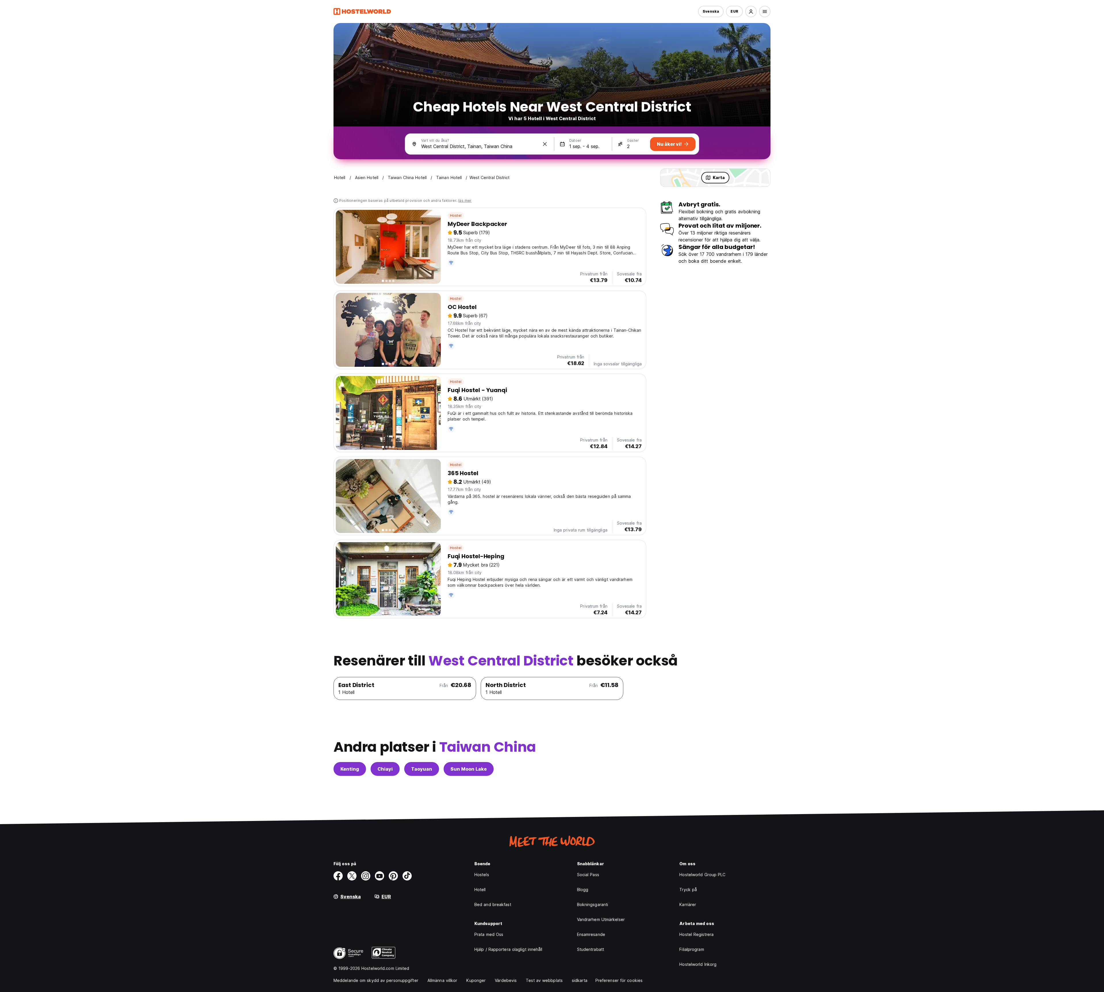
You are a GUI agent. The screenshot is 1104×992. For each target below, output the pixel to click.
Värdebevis (506, 980)
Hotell (480, 889)
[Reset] (545, 144)
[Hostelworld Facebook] (338, 875)
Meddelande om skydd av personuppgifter (376, 980)
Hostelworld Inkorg (697, 964)
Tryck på (688, 889)
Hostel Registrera (696, 934)
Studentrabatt (590, 949)
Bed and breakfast (492, 904)
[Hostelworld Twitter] (351, 875)
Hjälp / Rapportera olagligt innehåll (508, 949)
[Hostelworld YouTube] (379, 875)
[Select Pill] (751, 11)
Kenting (349, 769)
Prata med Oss (488, 934)
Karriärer (687, 904)
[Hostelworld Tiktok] (407, 875)
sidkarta (579, 980)
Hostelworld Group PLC (702, 874)
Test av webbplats (544, 980)
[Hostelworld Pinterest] (393, 875)
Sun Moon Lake (469, 769)
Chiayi (385, 769)
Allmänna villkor (442, 980)
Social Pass (588, 874)
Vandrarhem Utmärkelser (601, 919)
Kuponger (476, 980)
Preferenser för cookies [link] (619, 980)
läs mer (464, 200)
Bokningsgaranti (592, 904)
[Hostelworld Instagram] (365, 875)
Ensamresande (591, 934)
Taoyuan (421, 769)
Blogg (583, 889)
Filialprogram (691, 949)
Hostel (455, 215)
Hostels (481, 874)
